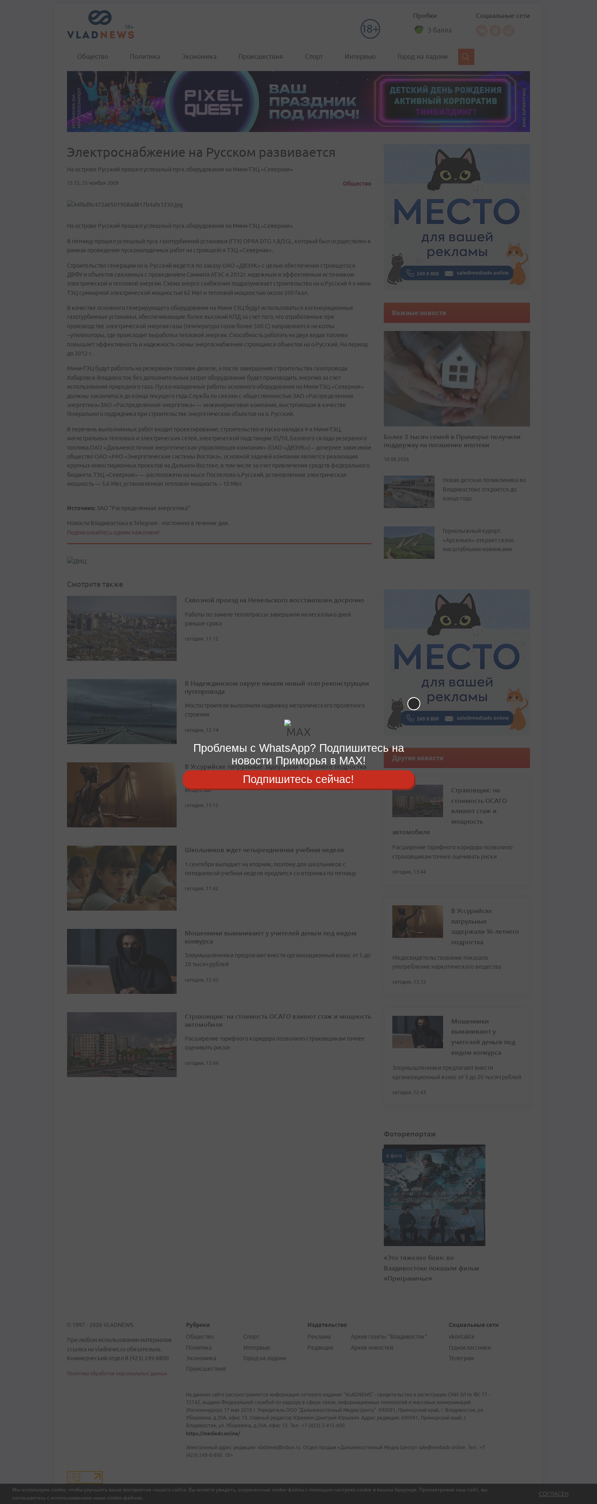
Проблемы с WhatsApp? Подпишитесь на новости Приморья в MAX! (298, 754)
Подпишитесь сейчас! (298, 779)
